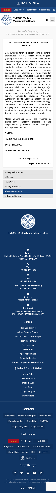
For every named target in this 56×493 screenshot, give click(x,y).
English (44, 452)
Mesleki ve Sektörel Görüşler (28, 336)
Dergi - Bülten (37, 426)
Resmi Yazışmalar (28, 341)
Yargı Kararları (28, 345)
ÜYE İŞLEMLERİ (28, 3)
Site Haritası (45, 10)
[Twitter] (22, 473)
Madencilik (10, 416)
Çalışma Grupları (13, 196)
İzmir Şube (28, 387)
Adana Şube (28, 374)
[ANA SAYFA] (47, 19)
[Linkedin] (41, 473)
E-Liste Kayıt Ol (28, 488)
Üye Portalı (30, 458)
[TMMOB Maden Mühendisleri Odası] (6, 20)
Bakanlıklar (31, 421)
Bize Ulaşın (19, 10)
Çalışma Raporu (13, 186)
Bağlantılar (32, 10)
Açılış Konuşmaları (28, 354)
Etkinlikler (10, 182)
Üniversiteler (45, 416)
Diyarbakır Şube (28, 378)
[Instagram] (28, 473)
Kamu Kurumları (15, 421)
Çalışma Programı (14, 172)
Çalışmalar (32, 31)
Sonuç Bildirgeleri (28, 358)
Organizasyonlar (20, 426)
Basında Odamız (28, 328)
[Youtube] (34, 473)
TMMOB (44, 421)
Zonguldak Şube (28, 391)
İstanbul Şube (28, 383)
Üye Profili (28, 349)
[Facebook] (15, 473)
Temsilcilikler (28, 396)
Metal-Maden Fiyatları (18, 452)
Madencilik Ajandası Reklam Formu (28, 362)
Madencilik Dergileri (27, 416)
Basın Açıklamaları (14, 191)
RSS (33, 452)
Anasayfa (22, 31)
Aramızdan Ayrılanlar (42, 446)
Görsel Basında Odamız (28, 332)
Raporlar (10, 177)
